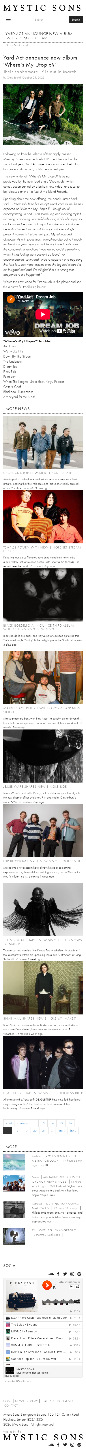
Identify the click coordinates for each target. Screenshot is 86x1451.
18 (17, 1131)
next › (61, 1131)
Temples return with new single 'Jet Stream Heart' (42, 549)
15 (61, 1123)
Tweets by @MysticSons (17, 1381)
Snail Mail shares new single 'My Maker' (39, 1018)
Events (68, 1401)
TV (58, 1401)
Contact (11, 1405)
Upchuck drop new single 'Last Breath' (38, 473)
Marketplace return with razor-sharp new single (41, 710)
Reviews (32, 1401)
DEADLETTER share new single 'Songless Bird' (43, 1093)
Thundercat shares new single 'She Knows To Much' (42, 942)
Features (47, 1401)
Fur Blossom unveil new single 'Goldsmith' (42, 861)
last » (73, 1131)
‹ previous (22, 1123)
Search (76, 19)
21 (44, 1131)
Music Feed (21, 45)
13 (43, 1123)
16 (70, 1123)
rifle (19, 1432)
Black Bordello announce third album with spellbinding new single (38, 627)
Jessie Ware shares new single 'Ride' (35, 786)
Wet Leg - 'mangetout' (58, 1230)
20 (35, 1131)
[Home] (41, 8)
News (9, 45)
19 (26, 1131)
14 (52, 1123)
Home (7, 1401)
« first (9, 1123)
